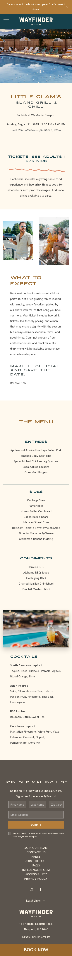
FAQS (36, 865)
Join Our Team (36, 848)
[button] (67, 7)
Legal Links (33, 900)
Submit (36, 824)
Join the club (36, 861)
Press (36, 857)
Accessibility (36, 874)
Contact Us (36, 852)
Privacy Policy (36, 879)
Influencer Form (36, 870)
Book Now (36, 950)
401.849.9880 (40, 936)
